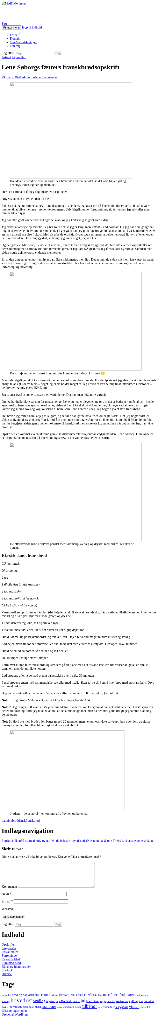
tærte (100, 1007)
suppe (78, 1006)
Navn (6, 894)
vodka (143, 1007)
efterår (88, 994)
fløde (106, 994)
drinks (79, 994)
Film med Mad (11, 963)
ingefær (50, 1001)
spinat (60, 1007)
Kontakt (15, 38)
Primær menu (11, 27)
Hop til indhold (32, 27)
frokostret (127, 995)
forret (114, 995)
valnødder (109, 1006)
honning (6, 1001)
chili (37, 994)
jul (83, 1000)
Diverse (7, 974)
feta (95, 994)
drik (73, 994)
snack (38, 1006)
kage (103, 1001)
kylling (133, 1001)
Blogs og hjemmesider (16, 966)
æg (148, 1006)
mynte (5, 1006)
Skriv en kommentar (44, 77)
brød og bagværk (23, 994)
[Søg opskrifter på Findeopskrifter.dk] (14, 1010)
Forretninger (10, 955)
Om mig (15, 46)
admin (26, 77)
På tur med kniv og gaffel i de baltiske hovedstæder (44, 840)
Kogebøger (9, 948)
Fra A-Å (15, 35)
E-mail (7, 901)
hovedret (21, 1000)
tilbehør (89, 1006)
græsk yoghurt (142, 995)
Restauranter (10, 952)
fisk (100, 994)
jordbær (76, 1001)
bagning (7, 820)
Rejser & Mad (11, 959)
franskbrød (33, 820)
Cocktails (53, 995)
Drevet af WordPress (15, 1014)
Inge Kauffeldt (64, 1001)
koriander (122, 1001)
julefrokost (92, 1001)
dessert (64, 994)
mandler (149, 1001)
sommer (49, 1006)
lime (141, 1001)
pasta (25, 1006)
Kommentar (9, 886)
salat (31, 1006)
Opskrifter (19, 57)
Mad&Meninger (25, 13)
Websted (7, 909)
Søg (4, 23)
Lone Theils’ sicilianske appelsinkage (120, 840)
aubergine (6, 995)
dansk (22, 820)
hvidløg (39, 1001)
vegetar (121, 1006)
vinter (134, 1006)
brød (15, 820)
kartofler (111, 1001)
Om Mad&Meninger (23, 42)
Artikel (6, 57)
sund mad (68, 1006)
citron (45, 994)
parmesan (15, 1006)
